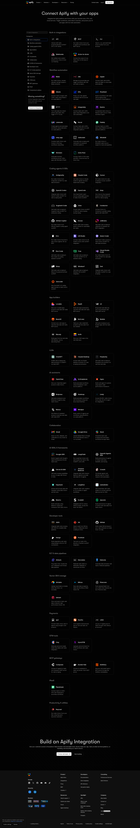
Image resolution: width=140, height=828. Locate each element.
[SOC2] (35, 792)
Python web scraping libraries (86, 811)
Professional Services (106, 777)
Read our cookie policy (16, 821)
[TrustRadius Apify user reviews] (36, 806)
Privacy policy (79, 823)
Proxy (62, 783)
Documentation (84, 777)
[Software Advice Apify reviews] (36, 801)
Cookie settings (99, 823)
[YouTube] (41, 783)
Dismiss (16, 824)
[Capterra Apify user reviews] (44, 801)
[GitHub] (37, 783)
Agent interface (65, 807)
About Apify (104, 798)
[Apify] (30, 2)
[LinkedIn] (29, 783)
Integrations (64, 780)
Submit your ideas (65, 801)
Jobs (105, 811)
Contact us (103, 801)
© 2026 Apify (109, 823)
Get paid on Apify (85, 787)
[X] (33, 783)
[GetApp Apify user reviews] (30, 801)
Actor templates (85, 780)
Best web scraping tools (85, 806)
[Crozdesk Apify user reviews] (43, 806)
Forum (62, 804)
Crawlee (63, 790)
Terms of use (70, 823)
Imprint (62, 823)
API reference (84, 783)
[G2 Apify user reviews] (30, 806)
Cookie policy (89, 823)
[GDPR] (30, 792)
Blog (102, 807)
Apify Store (63, 777)
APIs (82, 798)
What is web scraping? (84, 802)
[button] (66, 774)
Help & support (64, 798)
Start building (78, 754)
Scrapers (83, 815)
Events (102, 804)
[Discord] (45, 783)
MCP (62, 787)
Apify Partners (104, 780)
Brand (102, 814)
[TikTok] (49, 783)
